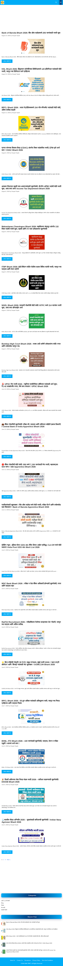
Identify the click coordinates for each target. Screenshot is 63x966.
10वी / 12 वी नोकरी (5, 900)
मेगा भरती (3, 907)
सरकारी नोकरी (4, 909)
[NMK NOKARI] (2, 2)
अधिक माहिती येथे (7, 61)
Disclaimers (27, 960)
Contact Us (20, 960)
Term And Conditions (47, 960)
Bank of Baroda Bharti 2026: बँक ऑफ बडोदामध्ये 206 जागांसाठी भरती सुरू (31, 33)
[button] (56, 2)
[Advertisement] (31, 18)
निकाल (2, 905)
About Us (12, 960)
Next (9, 859)
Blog (2, 903)
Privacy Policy (36, 960)
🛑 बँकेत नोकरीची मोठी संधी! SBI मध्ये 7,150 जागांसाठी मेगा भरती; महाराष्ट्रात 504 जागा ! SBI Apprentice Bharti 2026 (30, 465)
